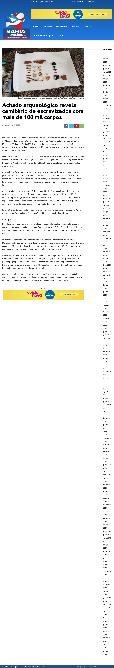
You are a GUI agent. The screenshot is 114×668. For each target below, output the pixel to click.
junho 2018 (107, 601)
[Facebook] (66, 126)
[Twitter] (71, 126)
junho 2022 (107, 335)
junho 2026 (107, 69)
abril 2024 (106, 208)
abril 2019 (106, 541)
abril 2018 (106, 608)
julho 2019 (107, 531)
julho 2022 (107, 332)
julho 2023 (107, 265)
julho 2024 (107, 198)
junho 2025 (107, 135)
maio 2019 (107, 538)
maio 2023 (107, 272)
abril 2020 (106, 475)
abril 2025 (106, 142)
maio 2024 (107, 205)
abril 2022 (106, 341)
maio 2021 (107, 405)
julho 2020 (107, 465)
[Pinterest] (76, 126)
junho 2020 (107, 468)
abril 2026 (106, 75)
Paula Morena (90, 666)
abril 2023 (106, 275)
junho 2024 (107, 202)
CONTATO (89, 1)
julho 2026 (107, 65)
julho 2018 (107, 598)
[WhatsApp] (81, 126)
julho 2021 (107, 398)
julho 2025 (107, 132)
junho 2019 (107, 535)
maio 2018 (107, 604)
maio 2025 (107, 138)
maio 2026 (107, 72)
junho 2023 (107, 268)
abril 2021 (106, 408)
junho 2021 (107, 401)
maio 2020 (107, 471)
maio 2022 (107, 338)
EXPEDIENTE (77, 1)
